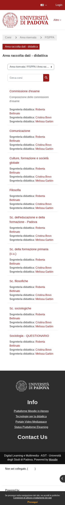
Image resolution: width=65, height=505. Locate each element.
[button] (43, 5)
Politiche (10, 476)
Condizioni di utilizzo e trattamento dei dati (32, 498)
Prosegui (33, 502)
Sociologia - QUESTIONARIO (29, 335)
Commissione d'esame (25, 91)
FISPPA (49, 37)
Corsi (8, 37)
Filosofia (15, 190)
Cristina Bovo (44, 117)
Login (59, 5)
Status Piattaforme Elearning (31, 427)
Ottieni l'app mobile (16, 480)
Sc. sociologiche (20, 308)
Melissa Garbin (44, 121)
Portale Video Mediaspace (31, 421)
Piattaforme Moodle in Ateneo (31, 411)
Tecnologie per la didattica (31, 416)
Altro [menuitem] (56, 20)
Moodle (53, 459)
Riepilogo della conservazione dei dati (27, 472)
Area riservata (28, 37)
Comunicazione (20, 131)
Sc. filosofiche (19, 281)
